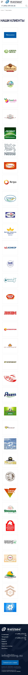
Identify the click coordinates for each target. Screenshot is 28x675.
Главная (2, 10)
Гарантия (4, 644)
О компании (5, 634)
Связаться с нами (10, 663)
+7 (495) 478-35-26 (8, 6)
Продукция (5, 637)
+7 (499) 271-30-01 (20, 639)
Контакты (4, 648)
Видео (3, 639)
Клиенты (4, 641)
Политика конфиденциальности (9, 670)
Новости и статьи (7, 646)
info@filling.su (12, 655)
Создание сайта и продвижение (11, 671)
